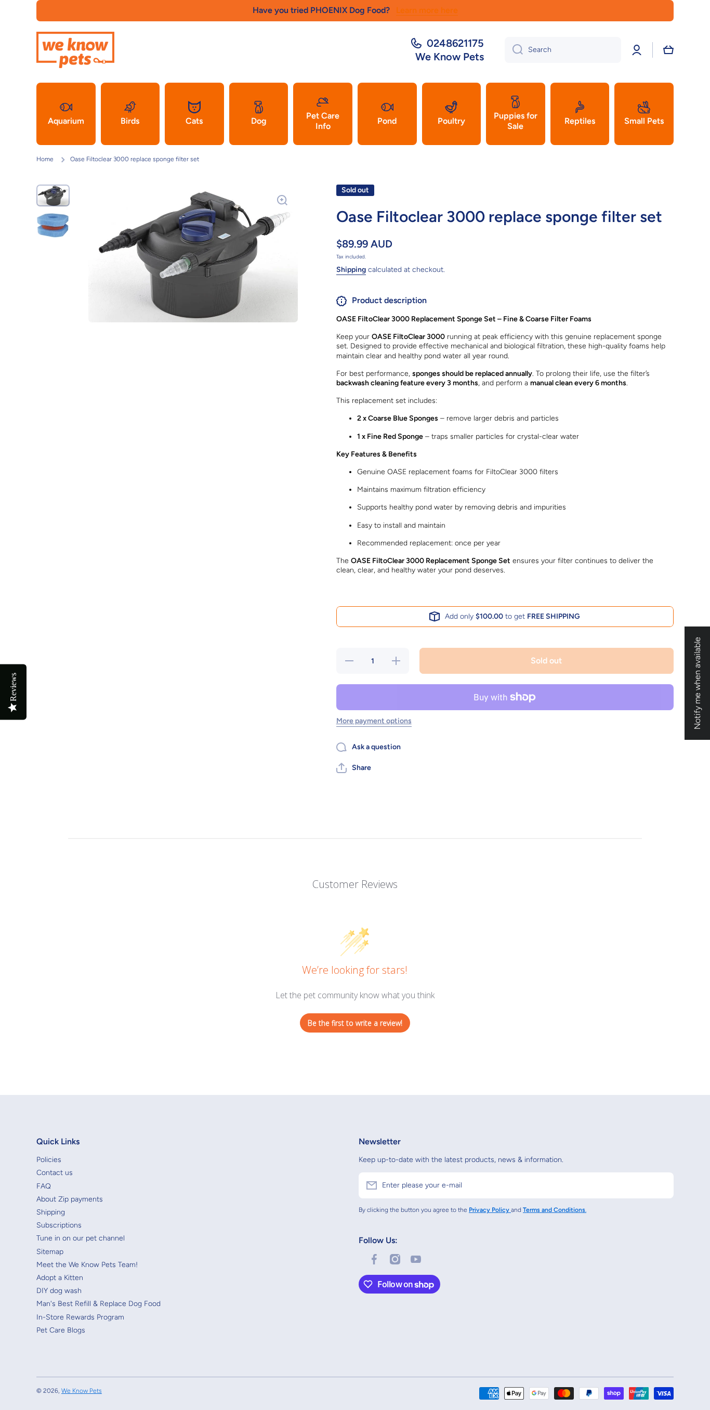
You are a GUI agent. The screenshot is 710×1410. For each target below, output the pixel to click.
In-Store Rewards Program (80, 1317)
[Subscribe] (661, 1185)
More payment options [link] (374, 720)
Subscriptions (59, 1225)
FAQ (43, 1186)
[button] (668, 50)
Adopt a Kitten (59, 1277)
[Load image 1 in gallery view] (53, 195)
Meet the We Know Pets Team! (87, 1264)
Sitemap (49, 1251)
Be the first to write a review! (355, 1023)
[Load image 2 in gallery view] (53, 225)
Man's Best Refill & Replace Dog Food (98, 1303)
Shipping (351, 269)
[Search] (514, 50)
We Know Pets (81, 1390)
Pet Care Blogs (60, 1330)
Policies (48, 1159)
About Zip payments (69, 1199)
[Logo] (75, 50)
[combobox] (563, 50)
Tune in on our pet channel (80, 1238)
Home (45, 159)
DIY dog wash (59, 1290)
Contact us (54, 1172)
